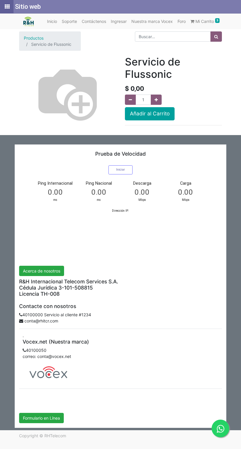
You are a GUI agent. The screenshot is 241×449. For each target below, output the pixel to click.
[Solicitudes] (7, 7)
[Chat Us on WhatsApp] (220, 428)
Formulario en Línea (41, 418)
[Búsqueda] (216, 36)
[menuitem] (52, 21)
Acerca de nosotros (41, 270)
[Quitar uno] (130, 100)
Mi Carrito (206, 21)
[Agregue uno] (156, 100)
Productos (33, 38)
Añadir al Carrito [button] (150, 113)
